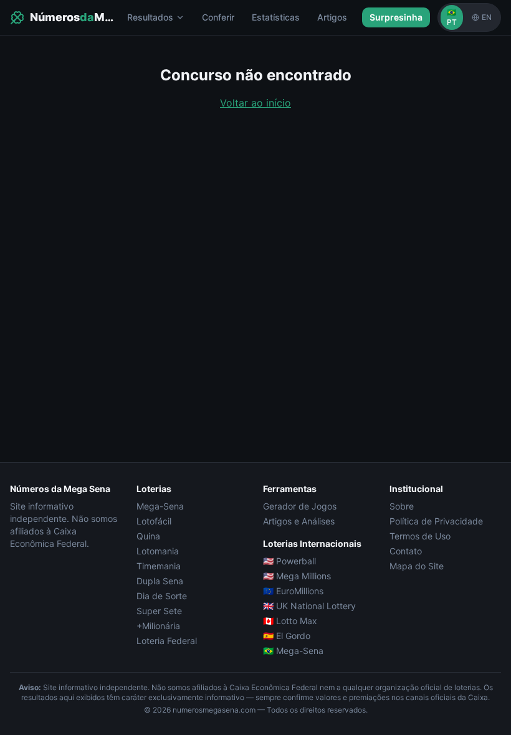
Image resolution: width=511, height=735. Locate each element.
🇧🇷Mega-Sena (293, 650)
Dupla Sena (159, 581)
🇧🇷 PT (452, 17)
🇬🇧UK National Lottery (309, 605)
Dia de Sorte (161, 595)
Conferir (218, 17)
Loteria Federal (166, 640)
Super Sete (159, 610)
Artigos (332, 17)
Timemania (158, 566)
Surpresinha (396, 17)
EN (487, 17)
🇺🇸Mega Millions (297, 576)
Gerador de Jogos (300, 506)
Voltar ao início (255, 103)
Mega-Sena (160, 506)
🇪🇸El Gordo (286, 635)
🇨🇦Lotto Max (290, 620)
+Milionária (158, 625)
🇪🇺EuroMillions (293, 591)
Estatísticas (276, 17)
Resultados (150, 17)
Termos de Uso (420, 536)
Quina (148, 536)
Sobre (401, 506)
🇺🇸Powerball (289, 561)
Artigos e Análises (299, 521)
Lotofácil (153, 521)
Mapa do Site (416, 566)
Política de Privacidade (436, 521)
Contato (405, 551)
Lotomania (157, 551)
